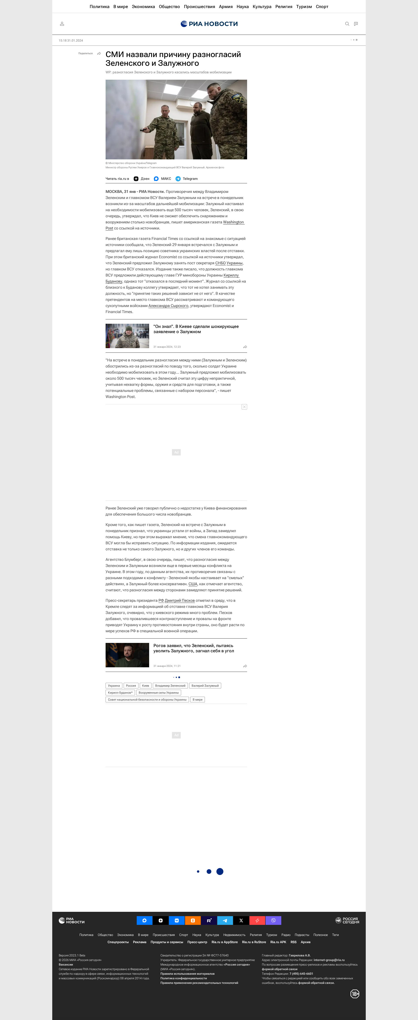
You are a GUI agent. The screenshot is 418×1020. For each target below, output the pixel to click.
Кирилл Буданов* (120, 692)
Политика (86, 935)
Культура (212, 935)
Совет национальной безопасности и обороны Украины (147, 699)
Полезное (321, 935)
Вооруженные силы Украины (159, 692)
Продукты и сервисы (167, 942)
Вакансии (66, 964)
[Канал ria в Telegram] (225, 920)
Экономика (125, 935)
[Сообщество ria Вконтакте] (177, 920)
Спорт (183, 935)
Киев (145, 685)
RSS (294, 942)
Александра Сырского (168, 305)
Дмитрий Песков (180, 600)
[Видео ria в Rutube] (209, 920)
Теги (335, 935)
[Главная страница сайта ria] (209, 24)
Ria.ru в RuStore (254, 942)
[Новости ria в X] (241, 920)
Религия (256, 935)
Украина (114, 685)
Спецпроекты (118, 942)
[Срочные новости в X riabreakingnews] (257, 920)
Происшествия (164, 935)
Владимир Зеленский (170, 685)
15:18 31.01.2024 (71, 40)
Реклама (139, 942)
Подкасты (302, 935)
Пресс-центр (197, 942)
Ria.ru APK (278, 942)
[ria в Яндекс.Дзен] (161, 920)
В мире (197, 699)
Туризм (271, 935)
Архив (305, 942)
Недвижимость (234, 935)
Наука (196, 935)
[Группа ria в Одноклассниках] (193, 920)
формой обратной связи (279, 969)
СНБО (220, 263)
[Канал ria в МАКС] (144, 920)
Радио (285, 935)
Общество (105, 935)
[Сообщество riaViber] (273, 920)
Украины (235, 263)
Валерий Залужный (205, 685)
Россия (131, 685)
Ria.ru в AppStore (225, 942)
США (193, 584)
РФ (161, 600)
